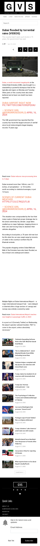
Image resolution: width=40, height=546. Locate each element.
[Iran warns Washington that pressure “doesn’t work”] (7, 410)
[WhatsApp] (30, 49)
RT (5, 44)
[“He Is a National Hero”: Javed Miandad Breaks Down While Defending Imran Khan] (7, 354)
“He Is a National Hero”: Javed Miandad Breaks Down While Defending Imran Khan (25, 353)
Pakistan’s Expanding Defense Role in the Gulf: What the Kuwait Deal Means (25, 341)
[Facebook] (20, 49)
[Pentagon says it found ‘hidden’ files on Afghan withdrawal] (7, 420)
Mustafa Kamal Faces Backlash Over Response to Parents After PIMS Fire (25, 441)
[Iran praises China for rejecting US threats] (7, 453)
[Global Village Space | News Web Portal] (19, 6)
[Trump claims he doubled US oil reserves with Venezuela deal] (7, 377)
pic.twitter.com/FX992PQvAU (18, 105)
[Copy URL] (35, 49)
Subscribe (29, 541)
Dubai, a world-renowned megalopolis (16, 83)
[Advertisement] (20, 152)
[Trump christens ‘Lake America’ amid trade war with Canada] (7, 431)
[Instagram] (17, 489)
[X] (25, 49)
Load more (19, 472)
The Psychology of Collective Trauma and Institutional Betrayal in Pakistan (25, 398)
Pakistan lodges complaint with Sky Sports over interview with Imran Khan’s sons (25, 365)
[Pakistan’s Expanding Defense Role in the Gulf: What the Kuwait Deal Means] (7, 342)
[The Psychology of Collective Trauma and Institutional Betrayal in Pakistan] (7, 398)
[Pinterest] (21, 489)
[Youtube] (20, 493)
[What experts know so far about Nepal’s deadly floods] (7, 464)
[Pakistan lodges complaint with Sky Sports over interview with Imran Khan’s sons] (7, 365)
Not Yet (11, 541)
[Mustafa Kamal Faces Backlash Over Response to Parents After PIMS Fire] (7, 442)
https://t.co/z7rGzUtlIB (16, 201)
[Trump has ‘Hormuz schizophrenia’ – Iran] (7, 387)
